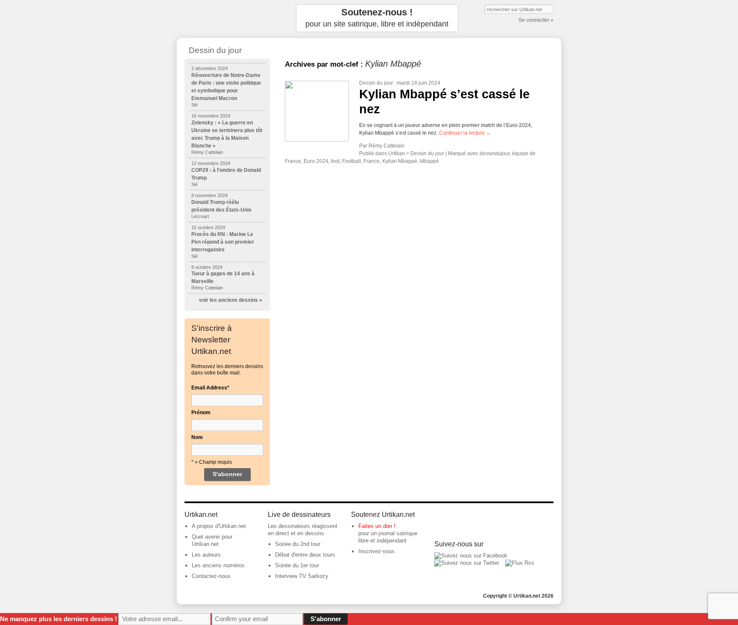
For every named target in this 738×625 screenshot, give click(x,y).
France (371, 161)
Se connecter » (536, 20)
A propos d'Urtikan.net (219, 526)
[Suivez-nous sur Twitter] (466, 563)
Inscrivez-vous (376, 551)
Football (351, 161)
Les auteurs (206, 554)
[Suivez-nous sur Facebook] (470, 555)
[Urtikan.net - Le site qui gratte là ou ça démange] (227, 18)
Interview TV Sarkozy (301, 576)
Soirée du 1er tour (297, 565)
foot (335, 161)
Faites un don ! (376, 526)
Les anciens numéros (218, 565)
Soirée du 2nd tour (297, 544)
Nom (197, 437)
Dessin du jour (376, 83)
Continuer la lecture (465, 133)
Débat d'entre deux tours (305, 554)
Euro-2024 (316, 161)
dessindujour (495, 153)
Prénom (201, 413)
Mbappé (429, 161)
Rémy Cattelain (386, 146)
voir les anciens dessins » (230, 300)
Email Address (210, 388)
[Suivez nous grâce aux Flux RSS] (519, 563)
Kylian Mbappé (399, 161)
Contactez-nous (211, 576)
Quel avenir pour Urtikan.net (212, 540)
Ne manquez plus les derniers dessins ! (58, 618)
